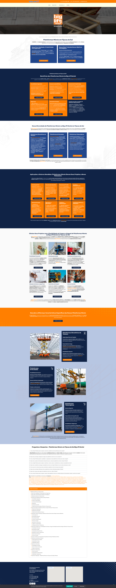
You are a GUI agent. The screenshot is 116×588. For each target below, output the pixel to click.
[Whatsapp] (32, 583)
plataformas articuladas (71, 288)
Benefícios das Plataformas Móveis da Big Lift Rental (40, 497)
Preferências (82, 586)
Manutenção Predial (35, 517)
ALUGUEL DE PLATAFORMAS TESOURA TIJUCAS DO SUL (70, 478)
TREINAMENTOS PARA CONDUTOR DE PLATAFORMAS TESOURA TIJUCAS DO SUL (49, 484)
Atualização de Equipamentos (37, 530)
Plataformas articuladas (54, 136)
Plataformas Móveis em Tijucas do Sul (37, 491)
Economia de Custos (35, 504)
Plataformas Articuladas (36, 510)
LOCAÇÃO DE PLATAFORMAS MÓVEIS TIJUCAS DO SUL (40, 481)
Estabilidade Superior (35, 542)
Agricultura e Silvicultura (36, 522)
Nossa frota (54, 5)
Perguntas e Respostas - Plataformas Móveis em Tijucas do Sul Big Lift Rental (44, 555)
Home (49, 5)
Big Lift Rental (42, 161)
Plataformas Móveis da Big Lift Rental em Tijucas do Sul (41, 506)
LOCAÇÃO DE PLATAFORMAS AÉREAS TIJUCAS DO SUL (56, 480)
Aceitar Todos (69, 586)
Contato (68, 5)
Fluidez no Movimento (36, 548)
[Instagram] (34, 583)
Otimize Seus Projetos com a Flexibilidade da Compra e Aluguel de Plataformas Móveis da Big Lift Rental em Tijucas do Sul (52, 526)
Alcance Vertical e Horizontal (37, 546)
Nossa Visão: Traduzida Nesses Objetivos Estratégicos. (40, 494)
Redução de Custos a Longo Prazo (38, 532)
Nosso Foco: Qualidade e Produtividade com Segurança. (40, 493)
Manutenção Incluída (35, 529)
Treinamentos (61, 5)
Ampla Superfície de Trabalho (37, 539)
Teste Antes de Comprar (36, 533)
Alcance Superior (35, 551)
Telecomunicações (35, 520)
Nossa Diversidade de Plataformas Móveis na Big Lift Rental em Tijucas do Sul (44, 507)
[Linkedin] (30, 583)
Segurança (34, 503)
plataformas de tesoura (36, 137)
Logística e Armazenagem (36, 523)
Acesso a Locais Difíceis (36, 500)
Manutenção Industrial (36, 516)
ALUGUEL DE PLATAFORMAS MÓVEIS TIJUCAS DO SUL (50, 478)
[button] (85, 488)
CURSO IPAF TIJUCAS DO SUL (73, 479)
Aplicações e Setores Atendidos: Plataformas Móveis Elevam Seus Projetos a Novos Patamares (47, 513)
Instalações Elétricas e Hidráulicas (38, 525)
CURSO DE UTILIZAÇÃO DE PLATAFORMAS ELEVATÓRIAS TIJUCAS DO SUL (54, 479)
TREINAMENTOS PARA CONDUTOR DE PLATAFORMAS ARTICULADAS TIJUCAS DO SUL (47, 483)
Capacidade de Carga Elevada (37, 552)
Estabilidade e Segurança (36, 554)
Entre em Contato (35, 535)
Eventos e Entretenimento (36, 519)
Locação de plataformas (55, 475)
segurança (34, 53)
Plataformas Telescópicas (36, 509)
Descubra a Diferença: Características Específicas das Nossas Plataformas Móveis (45, 536)
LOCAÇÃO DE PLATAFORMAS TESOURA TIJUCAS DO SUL (61, 481)
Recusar (75, 586)
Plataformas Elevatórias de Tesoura (37, 538)
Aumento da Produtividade (36, 501)
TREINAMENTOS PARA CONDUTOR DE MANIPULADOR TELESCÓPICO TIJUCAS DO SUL (46, 482)
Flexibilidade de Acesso (36, 545)
